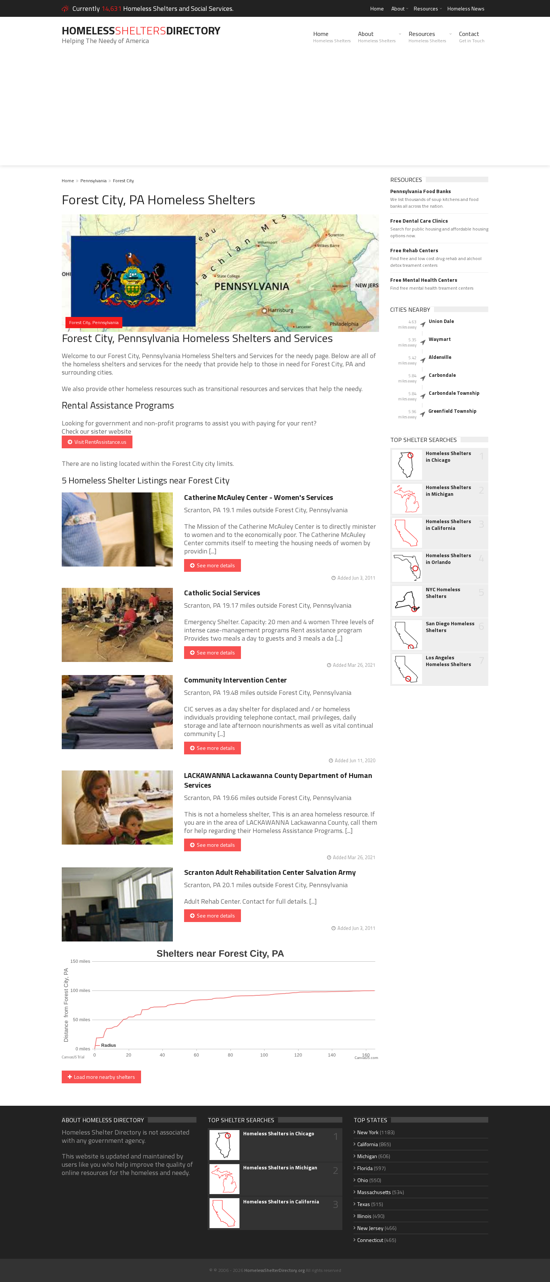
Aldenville (440, 357)
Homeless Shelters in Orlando (448, 558)
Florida (365, 1168)
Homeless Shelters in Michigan (448, 490)
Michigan (367, 1156)
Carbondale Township (454, 393)
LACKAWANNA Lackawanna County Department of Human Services (278, 780)
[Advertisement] (275, 113)
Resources (426, 8)
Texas (363, 1204)
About (397, 8)
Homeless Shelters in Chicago (448, 456)
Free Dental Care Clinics (419, 220)
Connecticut (370, 1240)
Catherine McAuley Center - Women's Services (258, 497)
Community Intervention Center (235, 680)
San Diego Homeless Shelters (450, 627)
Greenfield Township (452, 411)
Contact (472, 36)
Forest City (123, 180)
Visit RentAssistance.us (99, 442)
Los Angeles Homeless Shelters (448, 661)
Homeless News (466, 8)
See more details (215, 565)
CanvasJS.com (366, 1058)
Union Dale (441, 321)
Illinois (364, 1216)
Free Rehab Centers (414, 250)
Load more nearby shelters (103, 1077)
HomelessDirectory (141, 30)
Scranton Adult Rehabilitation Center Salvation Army (270, 872)
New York (368, 1132)
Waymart (440, 339)
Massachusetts (374, 1192)
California (367, 1144)
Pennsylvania (93, 180)
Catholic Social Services (222, 592)
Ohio (362, 1180)
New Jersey (370, 1228)
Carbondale (442, 375)
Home (377, 8)
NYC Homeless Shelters (443, 592)
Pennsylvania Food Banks (420, 191)
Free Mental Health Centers (423, 280)
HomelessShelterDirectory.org (274, 1270)
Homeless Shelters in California (448, 524)
